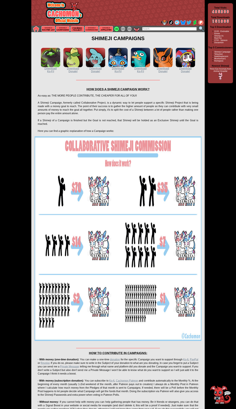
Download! (50, 68)
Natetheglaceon (221, 56)
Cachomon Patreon (127, 380)
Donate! (73, 71)
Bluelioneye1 (220, 58)
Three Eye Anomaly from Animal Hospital (220, 70)
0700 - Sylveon (220, 40)
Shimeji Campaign (222, 52)
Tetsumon (218, 54)
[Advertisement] (16, 51)
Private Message (69, 366)
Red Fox (218, 38)
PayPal (194, 359)
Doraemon (219, 42)
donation (115, 359)
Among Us (218, 36)
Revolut (45, 363)
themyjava (218, 61)
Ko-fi (185, 359)
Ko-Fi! (50, 71)
